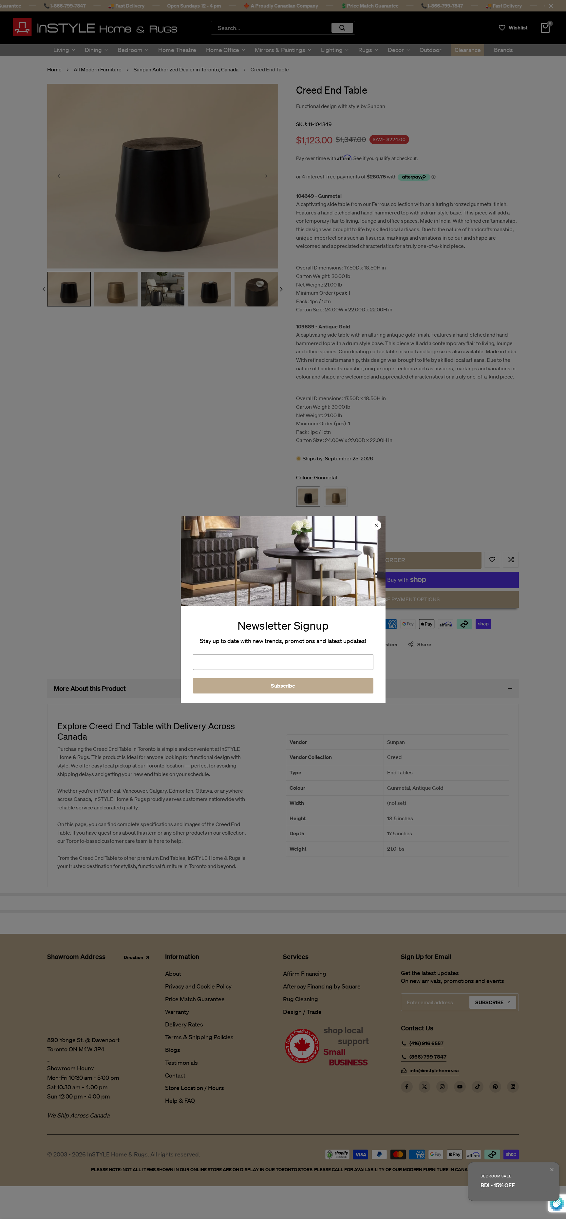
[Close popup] (552, 1169)
